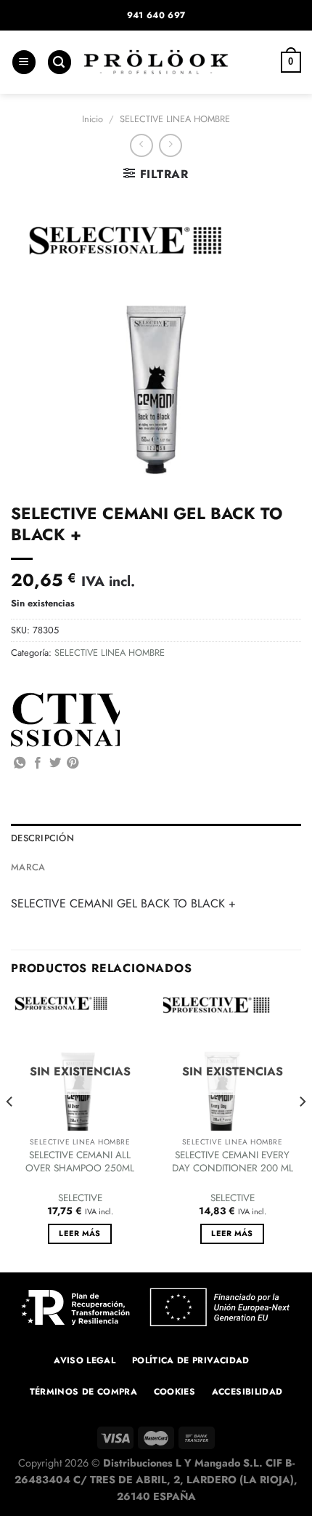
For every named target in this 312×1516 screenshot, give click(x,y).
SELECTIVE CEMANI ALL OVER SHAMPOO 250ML (79, 1161)
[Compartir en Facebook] (38, 763)
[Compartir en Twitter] (55, 763)
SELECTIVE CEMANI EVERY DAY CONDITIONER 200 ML (232, 1161)
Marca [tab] (28, 867)
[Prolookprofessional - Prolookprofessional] (156, 62)
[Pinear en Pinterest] (72, 763)
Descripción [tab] (42, 838)
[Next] (302, 1131)
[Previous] (10, 1131)
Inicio (92, 119)
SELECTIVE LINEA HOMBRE (175, 119)
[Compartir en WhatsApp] (19, 763)
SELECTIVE (80, 1198)
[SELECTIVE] (65, 719)
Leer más (80, 1233)
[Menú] (24, 62)
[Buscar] (59, 62)
